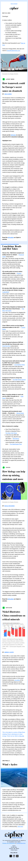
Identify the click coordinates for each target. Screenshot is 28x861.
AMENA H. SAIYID (9, 652)
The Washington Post (16, 444)
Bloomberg (16, 438)
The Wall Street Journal (19, 379)
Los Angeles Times (19, 364)
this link (22, 736)
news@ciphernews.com (13, 50)
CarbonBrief (5, 292)
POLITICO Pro (6, 346)
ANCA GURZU (8, 94)
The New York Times (11, 433)
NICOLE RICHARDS (9, 506)
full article (11, 237)
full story (13, 135)
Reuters (19, 273)
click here (20, 826)
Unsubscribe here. (21, 843)
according (17, 680)
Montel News (20, 413)
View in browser (14, 3)
